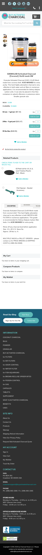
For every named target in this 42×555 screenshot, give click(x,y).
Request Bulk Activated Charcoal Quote (17, 442)
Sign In (5, 452)
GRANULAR (7, 349)
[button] (22, 179)
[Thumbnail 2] (5, 41)
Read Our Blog (9, 315)
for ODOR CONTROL (11, 365)
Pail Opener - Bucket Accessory (24, 189)
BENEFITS (7, 404)
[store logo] (13, 16)
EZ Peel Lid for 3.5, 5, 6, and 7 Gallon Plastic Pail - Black (24, 171)
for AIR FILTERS (9, 361)
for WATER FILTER (10, 369)
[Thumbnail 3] (5, 45)
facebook (9, 3)
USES (5, 408)
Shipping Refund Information (13, 434)
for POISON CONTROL (11, 380)
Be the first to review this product (15, 149)
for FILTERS (7, 357)
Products (6, 426)
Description (11, 206)
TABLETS (6, 392)
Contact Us (7, 422)
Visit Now (25, 314)
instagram (19, 3)
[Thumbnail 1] (5, 36)
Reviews (27, 205)
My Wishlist (7, 460)
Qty (34, 112)
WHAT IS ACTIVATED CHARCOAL (15, 400)
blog (28, 3)
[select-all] (6, 165)
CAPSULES (7, 388)
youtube (23, 3)
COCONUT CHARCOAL (12, 337)
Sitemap (6, 430)
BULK (5, 341)
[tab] (11, 206)
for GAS (6, 384)
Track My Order (8, 464)
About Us (6, 418)
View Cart (6, 456)
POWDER (6, 345)
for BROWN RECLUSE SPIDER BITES (17, 376)
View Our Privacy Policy (11, 438)
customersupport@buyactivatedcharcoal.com (19, 484)
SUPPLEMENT (8, 396)
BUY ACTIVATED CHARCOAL (14, 353)
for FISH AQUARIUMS (11, 372)
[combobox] (21, 23)
